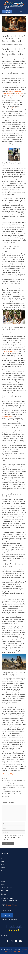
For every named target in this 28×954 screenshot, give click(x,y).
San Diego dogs (10, 783)
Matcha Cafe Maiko (7, 93)
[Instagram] (12, 941)
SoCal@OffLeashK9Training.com (13, 906)
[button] (21, 11)
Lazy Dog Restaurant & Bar (9, 351)
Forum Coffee (19, 93)
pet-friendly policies (7, 416)
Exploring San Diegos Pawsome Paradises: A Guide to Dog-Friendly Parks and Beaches (13, 794)
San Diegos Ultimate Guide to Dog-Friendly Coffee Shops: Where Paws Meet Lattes (13, 787)
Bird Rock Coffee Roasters (14, 91)
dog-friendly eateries (15, 108)
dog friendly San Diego (10, 780)
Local (5, 778)
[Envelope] (20, 941)
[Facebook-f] (7, 941)
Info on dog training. (7, 774)
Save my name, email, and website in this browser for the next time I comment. (14, 837)
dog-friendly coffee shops (14, 95)
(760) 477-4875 (9, 904)
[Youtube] (16, 941)
